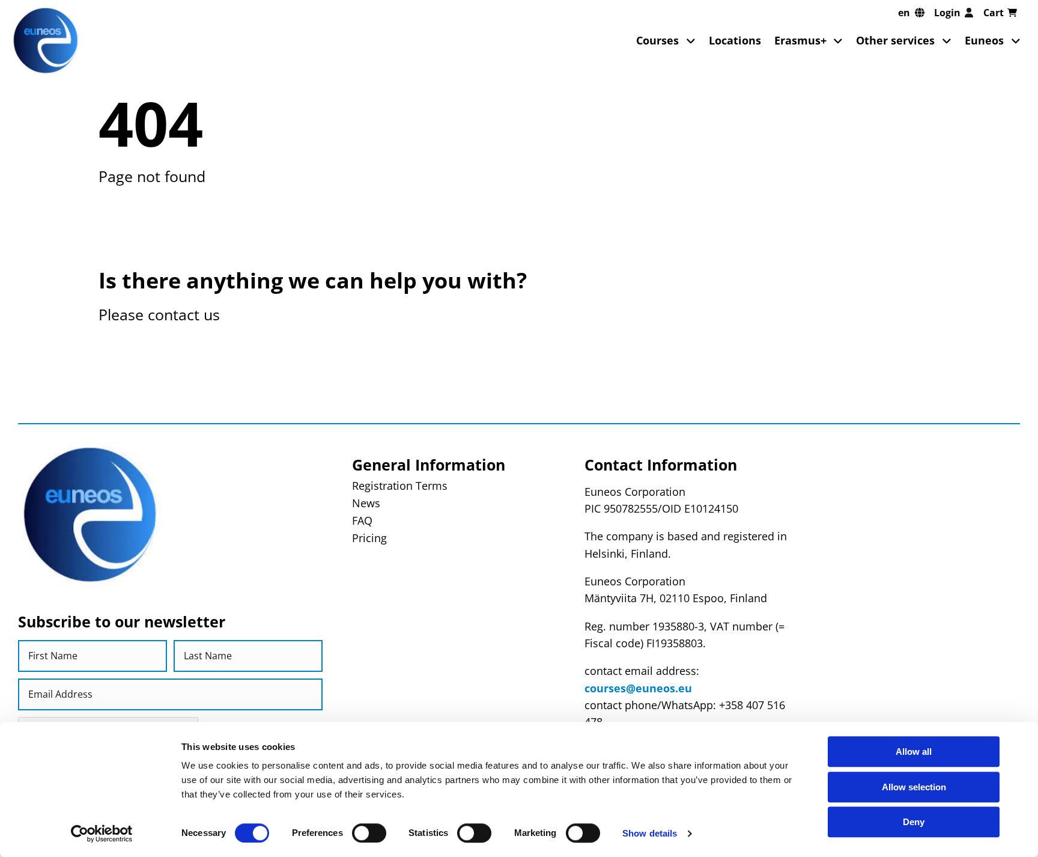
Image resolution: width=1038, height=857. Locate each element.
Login (947, 12)
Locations (735, 40)
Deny (913, 822)
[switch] (369, 833)
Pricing (369, 538)
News (366, 503)
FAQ (362, 520)
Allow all (914, 751)
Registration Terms (400, 485)
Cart (993, 12)
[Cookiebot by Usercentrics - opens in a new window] (101, 834)
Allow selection (914, 787)
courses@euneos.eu (638, 688)
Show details (649, 833)
